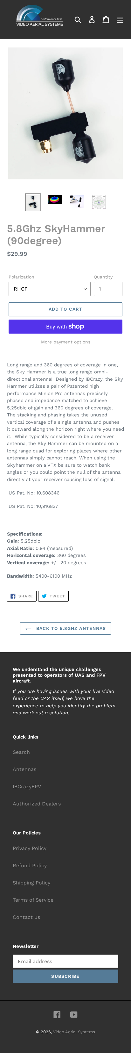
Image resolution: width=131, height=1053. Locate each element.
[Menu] (120, 19)
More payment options (65, 341)
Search (21, 752)
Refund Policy (30, 865)
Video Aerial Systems (74, 1031)
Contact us (26, 917)
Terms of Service (33, 900)
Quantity (103, 276)
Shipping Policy (31, 883)
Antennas (24, 769)
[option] (33, 202)
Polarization (21, 276)
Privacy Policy (29, 848)
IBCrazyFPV (27, 786)
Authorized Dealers (37, 804)
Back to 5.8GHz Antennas (70, 628)
